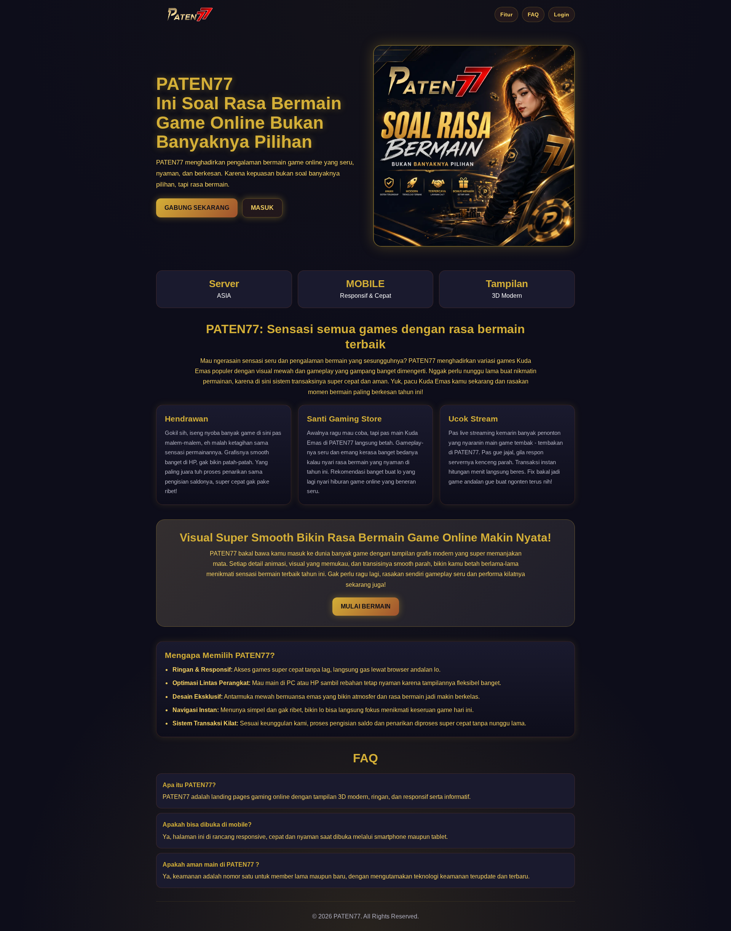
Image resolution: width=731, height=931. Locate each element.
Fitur (506, 14)
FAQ (533, 14)
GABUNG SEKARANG (196, 207)
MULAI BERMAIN (366, 606)
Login (561, 14)
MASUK (262, 207)
